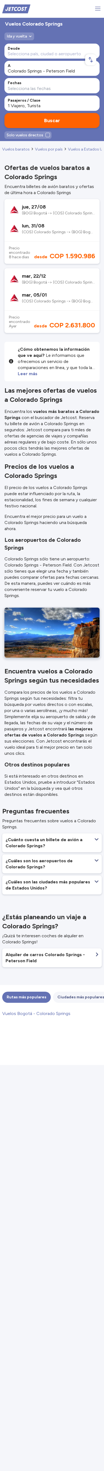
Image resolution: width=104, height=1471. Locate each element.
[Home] (16, 8)
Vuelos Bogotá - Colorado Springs (36, 1013)
